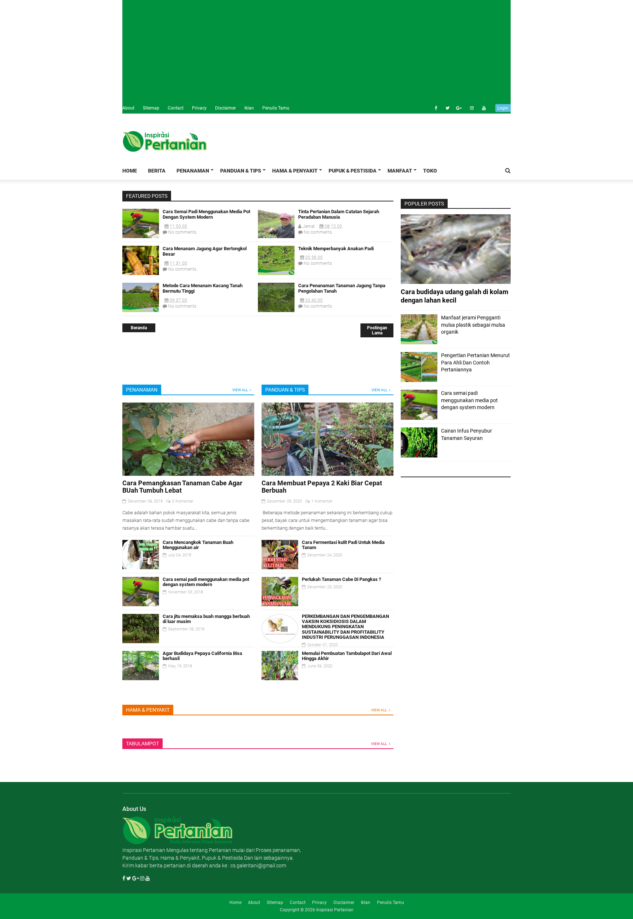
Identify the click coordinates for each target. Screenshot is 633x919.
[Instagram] (468, 108)
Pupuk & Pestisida (353, 171)
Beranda (139, 327)
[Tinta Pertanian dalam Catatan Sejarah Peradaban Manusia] (276, 236)
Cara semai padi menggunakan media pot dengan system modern (206, 214)
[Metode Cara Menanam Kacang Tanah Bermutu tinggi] (140, 310)
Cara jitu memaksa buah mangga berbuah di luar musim (206, 619)
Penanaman (193, 171)
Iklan (249, 108)
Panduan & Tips (240, 171)
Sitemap (151, 108)
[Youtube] (480, 108)
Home (129, 171)
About (128, 108)
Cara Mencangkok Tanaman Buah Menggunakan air (198, 545)
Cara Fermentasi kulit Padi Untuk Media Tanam (343, 545)
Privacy (199, 108)
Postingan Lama (377, 330)
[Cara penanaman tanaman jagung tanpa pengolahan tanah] (276, 310)
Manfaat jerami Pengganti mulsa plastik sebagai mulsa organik (473, 325)
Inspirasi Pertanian (334, 909)
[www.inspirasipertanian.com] (177, 842)
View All (240, 390)
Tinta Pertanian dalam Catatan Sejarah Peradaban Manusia (338, 214)
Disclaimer (225, 108)
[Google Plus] (456, 108)
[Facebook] (431, 108)
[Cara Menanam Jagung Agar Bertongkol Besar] (140, 273)
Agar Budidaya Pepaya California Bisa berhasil (202, 656)
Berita (157, 171)
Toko (430, 171)
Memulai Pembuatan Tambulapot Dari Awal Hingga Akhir (347, 656)
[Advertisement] (316, 51)
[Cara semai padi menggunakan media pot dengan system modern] (140, 236)
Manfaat (400, 171)
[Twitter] (443, 108)
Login (502, 108)
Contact (176, 108)
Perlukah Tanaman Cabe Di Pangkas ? (341, 579)
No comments (181, 232)
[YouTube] (147, 878)
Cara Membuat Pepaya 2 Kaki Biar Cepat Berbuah (322, 486)
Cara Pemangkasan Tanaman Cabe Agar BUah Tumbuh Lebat (182, 486)
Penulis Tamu (275, 108)
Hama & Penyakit (295, 171)
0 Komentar (182, 501)
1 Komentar (322, 501)
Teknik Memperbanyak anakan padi (336, 248)
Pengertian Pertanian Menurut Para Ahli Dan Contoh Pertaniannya (475, 362)
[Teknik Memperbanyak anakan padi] (276, 273)
